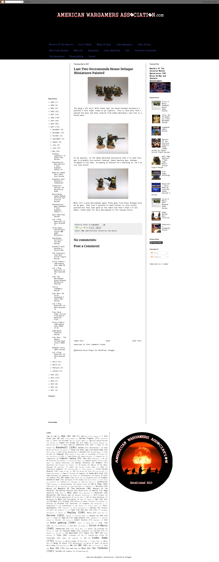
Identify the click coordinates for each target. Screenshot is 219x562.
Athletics (80, 445)
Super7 (90, 529)
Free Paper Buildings (166, 173)
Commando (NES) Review (166, 129)
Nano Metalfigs (98, 497)
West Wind (96, 541)
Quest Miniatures (79, 508)
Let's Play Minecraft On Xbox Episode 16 (58, 271)
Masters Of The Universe (61, 44)
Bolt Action (51, 452)
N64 (87, 497)
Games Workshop (112, 50)
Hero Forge (103, 480)
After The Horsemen (61, 440)
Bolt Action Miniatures (67, 452)
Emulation (61, 467)
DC (103, 458)
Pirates (61, 503)
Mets (69, 492)
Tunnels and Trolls (96, 535)
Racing (93, 508)
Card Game (81, 454)
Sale (48, 518)
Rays (73, 510)
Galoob (57, 473)
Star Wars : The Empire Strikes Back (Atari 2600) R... (59, 341)
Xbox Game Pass (71, 548)
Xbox (106, 545)
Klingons (54, 484)
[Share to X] (95, 227)
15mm (48, 436)
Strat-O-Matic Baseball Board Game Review (166, 106)
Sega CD (65, 518)
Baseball (62, 447)
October (56, 136)
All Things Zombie (79, 440)
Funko (49, 473)
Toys (127, 50)
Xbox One (85, 548)
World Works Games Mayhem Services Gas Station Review (58, 198)
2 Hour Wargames (124, 44)
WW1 (71, 545)
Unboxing (75, 538)
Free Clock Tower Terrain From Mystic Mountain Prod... (59, 315)
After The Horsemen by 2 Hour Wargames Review (166, 118)
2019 (53, 121)
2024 (53, 105)
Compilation (51, 458)
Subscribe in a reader (159, 264)
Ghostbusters (86, 475)
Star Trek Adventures (58, 526)
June (54, 148)
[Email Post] (103, 225)
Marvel (49, 488)
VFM (85, 538)
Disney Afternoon (63, 463)
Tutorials (51, 538)
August (55, 142)
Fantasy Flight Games (87, 467)
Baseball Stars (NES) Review (58, 348)
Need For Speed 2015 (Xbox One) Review (58, 174)
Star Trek (103, 523)
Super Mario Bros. (77, 529)
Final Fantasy (87, 469)
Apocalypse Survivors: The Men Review (57, 241)
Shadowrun (94, 518)
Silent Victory (144, 44)
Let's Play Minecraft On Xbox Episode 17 (58, 222)
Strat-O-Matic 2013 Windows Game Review (166, 203)
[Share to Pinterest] (100, 227)
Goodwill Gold (91, 478)
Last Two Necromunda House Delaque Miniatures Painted (59, 280)
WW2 (80, 545)
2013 (53, 384)
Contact (92, 56)
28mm (82, 231)
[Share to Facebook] (97, 227)
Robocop (68, 516)
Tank (56, 531)
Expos (71, 467)
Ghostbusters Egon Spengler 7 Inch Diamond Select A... (59, 208)
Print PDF (83, 228)
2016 (53, 375)
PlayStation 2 (99, 503)
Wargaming (93, 50)
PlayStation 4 (68, 506)
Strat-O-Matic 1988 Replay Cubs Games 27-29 (58, 325)
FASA (102, 467)
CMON (62, 456)
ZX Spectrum (80, 551)
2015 (53, 378)
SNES (106, 520)
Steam (83, 526)
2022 (53, 111)
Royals (92, 516)
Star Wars (73, 526)
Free (89, 471)
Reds (95, 510)
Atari (57, 445)
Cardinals (92, 454)
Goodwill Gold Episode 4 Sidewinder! (58, 181)
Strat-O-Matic (85, 44)
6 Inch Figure (93, 436)
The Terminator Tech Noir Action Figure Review (59, 256)
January (56, 371)
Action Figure (86, 438)
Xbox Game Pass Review (58, 215)
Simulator (96, 520)
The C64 (58, 533)
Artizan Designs (98, 443)
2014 (53, 381)
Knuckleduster (66, 484)
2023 (53, 108)
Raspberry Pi (62, 510)
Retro (89, 513)
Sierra (68, 520)
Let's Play (96, 484)
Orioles (66, 501)
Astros (49, 445)
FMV (74, 471)
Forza (82, 471)
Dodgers (99, 463)
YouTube (58, 551)
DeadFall (63, 460)
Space (79, 523)
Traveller (72, 535)
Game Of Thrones (69, 473)
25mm (55, 436)
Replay (71, 512)
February (56, 368)
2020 (53, 118)
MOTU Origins (99, 495)
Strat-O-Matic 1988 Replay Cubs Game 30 (58, 263)
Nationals (50, 499)
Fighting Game (73, 469)
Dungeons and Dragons (66, 465)
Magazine (89, 486)
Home (108, 341)
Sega (55, 518)
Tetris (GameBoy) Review (57, 289)
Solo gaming (58, 522)
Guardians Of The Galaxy (74, 480)
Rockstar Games (80, 516)
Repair (60, 513)
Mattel (95, 490)
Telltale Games (69, 531)
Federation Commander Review (166, 227)
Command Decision (86, 456)
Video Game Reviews (59, 50)
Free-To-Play (100, 471)
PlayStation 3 (52, 506)
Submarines (60, 529)
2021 (53, 114)
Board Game (98, 450)
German (75, 475)
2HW (73, 436)
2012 (53, 387)
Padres (77, 501)
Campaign (60, 454)
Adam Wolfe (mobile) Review (56, 332)
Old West (53, 501)
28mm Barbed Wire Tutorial (165, 215)
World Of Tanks (93, 543)
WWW (90, 545)
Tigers (86, 533)
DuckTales (50, 465)
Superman (100, 529)
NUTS (106, 499)
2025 (53, 102)
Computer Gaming (68, 458)
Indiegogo (74, 482)
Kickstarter (103, 482)
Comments (157, 257)
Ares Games (84, 443)
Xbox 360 (54, 548)
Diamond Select (91, 460)
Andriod (52, 443)
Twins (64, 538)
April (55, 362)
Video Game (100, 537)
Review (51, 515)
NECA (60, 499)
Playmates (86, 503)
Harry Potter (92, 480)
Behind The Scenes (61, 450)
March (55, 365)
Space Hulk (90, 523)
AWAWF (92, 445)
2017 (53, 127)
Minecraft (78, 50)
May (54, 151)
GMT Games (65, 478)
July (54, 145)
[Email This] (90, 227)
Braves (83, 452)
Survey (49, 531)
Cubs (84, 458)
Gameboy (82, 473)
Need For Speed (85, 499)
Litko (49, 486)
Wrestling (63, 545)
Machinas (64, 486)
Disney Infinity (76, 56)
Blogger (128, 557)
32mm (82, 436)
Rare (51, 510)
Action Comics (70, 438)
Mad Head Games (76, 486)
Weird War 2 (84, 541)
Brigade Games (96, 452)
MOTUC (49, 497)
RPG (101, 516)
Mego (61, 493)
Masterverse (83, 490)
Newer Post (79, 341)
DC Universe (51, 460)
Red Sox (84, 510)
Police (81, 506)
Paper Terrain (89, 501)
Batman (81, 448)
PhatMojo (101, 501)
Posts (155, 253)
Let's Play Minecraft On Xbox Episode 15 (58, 306)
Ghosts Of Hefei (101, 475)
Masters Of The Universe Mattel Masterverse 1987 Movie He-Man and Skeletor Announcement (158, 74)
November (56, 133)
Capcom (71, 454)
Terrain (97, 531)
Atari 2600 (67, 445)
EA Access (82, 465)
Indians (63, 482)
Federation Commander (146, 50)
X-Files (97, 545)
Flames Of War (64, 471)
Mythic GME (78, 497)
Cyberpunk (95, 458)
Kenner (91, 482)
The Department (57, 56)
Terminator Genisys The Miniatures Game (58, 188)
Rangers (105, 508)
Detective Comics (75, 460)
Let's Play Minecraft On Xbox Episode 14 (58, 355)
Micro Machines (84, 493)
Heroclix (53, 482)
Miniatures (102, 231)
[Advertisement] (109, 31)
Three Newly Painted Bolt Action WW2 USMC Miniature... (58, 231)
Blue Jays (84, 450)
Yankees (102, 547)
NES (96, 499)
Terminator (85, 531)
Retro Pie (100, 513)
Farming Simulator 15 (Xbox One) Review (58, 156)
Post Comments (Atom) (96, 344)
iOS (83, 482)
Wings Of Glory (104, 44)
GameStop (65, 475)
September (57, 139)
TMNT (97, 533)
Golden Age (78, 478)
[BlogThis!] (92, 227)
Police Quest (93, 506)
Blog (73, 450)
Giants (52, 478)
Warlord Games (71, 541)
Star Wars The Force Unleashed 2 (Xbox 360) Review (58, 297)
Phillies (50, 503)
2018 (53, 124)
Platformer (74, 503)
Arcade (72, 443)
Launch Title (82, 484)
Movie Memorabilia (64, 497)
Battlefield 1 (94, 448)
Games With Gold (96, 473)
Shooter (58, 520)
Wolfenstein (77, 543)
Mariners (99, 486)
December (56, 129)
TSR (82, 535)
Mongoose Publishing (82, 495)
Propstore (65, 508)
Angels (62, 443)
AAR (58, 438)
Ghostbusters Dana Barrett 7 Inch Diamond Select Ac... (58, 166)
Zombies (69, 551)
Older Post (136, 341)
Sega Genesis (79, 518)
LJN (56, 486)
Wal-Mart (59, 541)
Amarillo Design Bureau (98, 440)
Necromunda (112, 231)
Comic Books (72, 456)
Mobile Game (66, 495)
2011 (53, 390)
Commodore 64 (100, 456)
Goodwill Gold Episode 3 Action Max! (58, 248)
